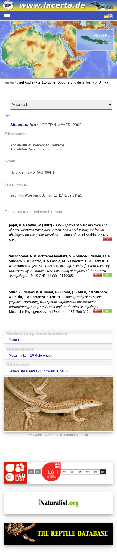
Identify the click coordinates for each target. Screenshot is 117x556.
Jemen (14, 340)
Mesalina (20, 124)
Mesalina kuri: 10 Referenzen (30, 355)
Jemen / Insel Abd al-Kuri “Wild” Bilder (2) (39, 371)
